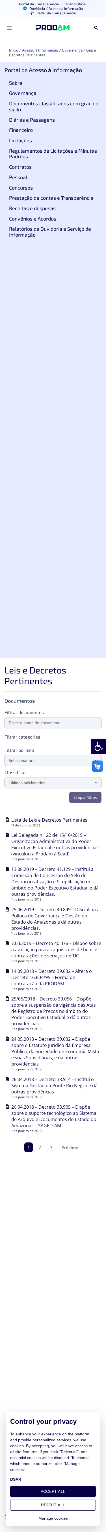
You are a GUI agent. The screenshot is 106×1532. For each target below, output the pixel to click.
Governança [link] (72, 50)
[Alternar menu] (10, 27)
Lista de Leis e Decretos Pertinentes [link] (49, 820)
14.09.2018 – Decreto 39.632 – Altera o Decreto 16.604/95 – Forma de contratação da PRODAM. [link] (51, 977)
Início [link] (13, 50)
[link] (98, 746)
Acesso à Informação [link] (40, 50)
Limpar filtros (85, 797)
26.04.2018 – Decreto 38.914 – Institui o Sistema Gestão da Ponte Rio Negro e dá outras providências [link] (54, 1085)
